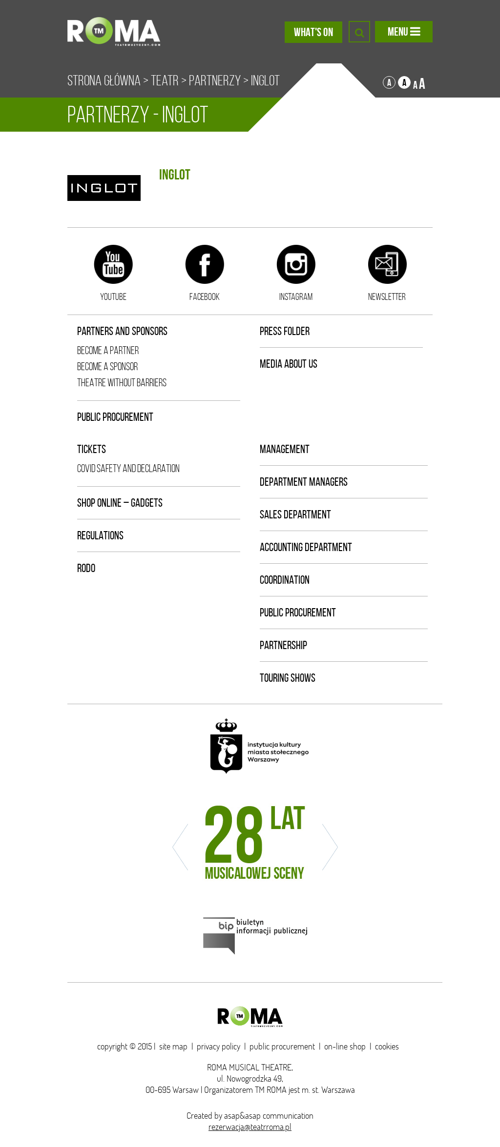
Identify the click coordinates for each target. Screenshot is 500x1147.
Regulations (100, 535)
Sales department (295, 514)
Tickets (91, 449)
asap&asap (242, 1115)
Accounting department (306, 547)
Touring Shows (287, 678)
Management (285, 449)
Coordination (285, 580)
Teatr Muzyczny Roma (113, 31)
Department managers (304, 481)
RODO (86, 568)
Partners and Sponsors (122, 331)
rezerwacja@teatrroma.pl (250, 1126)
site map (173, 1046)
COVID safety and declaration (128, 468)
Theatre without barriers (122, 382)
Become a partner (108, 350)
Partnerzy (215, 80)
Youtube (113, 296)
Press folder (285, 331)
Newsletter (387, 296)
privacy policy (218, 1046)
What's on (313, 32)
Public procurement (115, 417)
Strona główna (104, 80)
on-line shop (345, 1046)
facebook (204, 296)
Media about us (288, 363)
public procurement (282, 1046)
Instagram (295, 296)
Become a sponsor (107, 366)
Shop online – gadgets (120, 502)
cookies (387, 1046)
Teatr (165, 80)
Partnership (283, 645)
